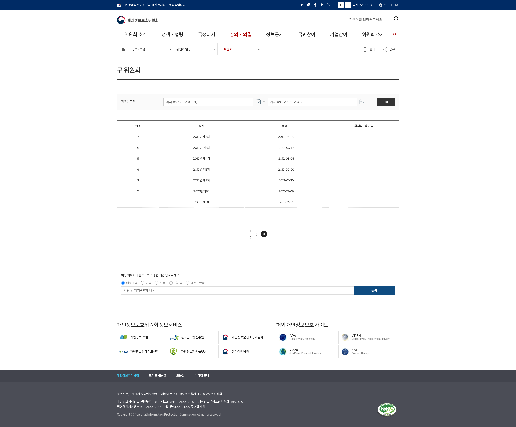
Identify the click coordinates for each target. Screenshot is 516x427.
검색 (385, 102)
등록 (374, 290)
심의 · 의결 (241, 34)
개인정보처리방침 (128, 375)
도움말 (180, 375)
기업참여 (338, 34)
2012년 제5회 (201, 148)
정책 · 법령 (172, 34)
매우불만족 (198, 283)
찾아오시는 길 (157, 375)
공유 (392, 49)
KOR (386, 5)
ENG (396, 5)
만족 (148, 283)
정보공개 (275, 34)
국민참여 (306, 34)
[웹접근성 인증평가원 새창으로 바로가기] (387, 410)
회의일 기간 (128, 101)
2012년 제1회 (202, 191)
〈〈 (249, 234)
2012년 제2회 (201, 180)
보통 (162, 283)
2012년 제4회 (201, 158)
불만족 (178, 283)
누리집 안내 (202, 375)
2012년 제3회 (201, 169)
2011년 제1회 (201, 202)
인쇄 (372, 49)
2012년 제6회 (201, 137)
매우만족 (131, 283)
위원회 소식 (135, 34)
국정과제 (206, 34)
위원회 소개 (373, 34)
